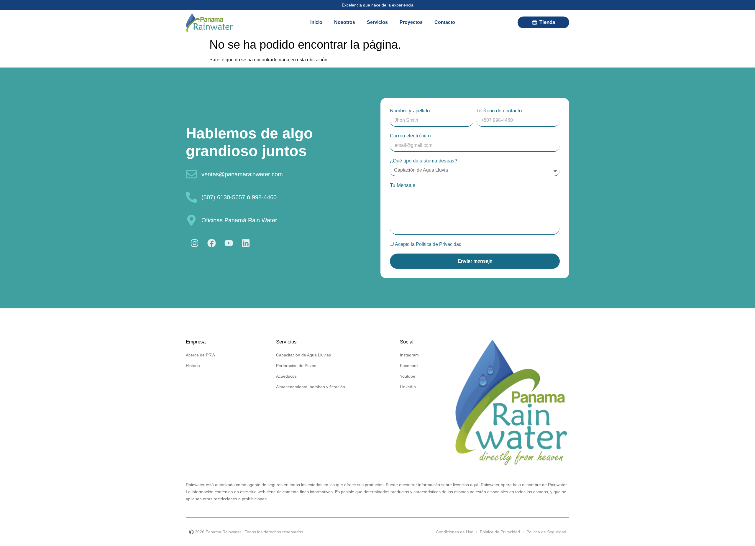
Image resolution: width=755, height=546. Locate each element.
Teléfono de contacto (499, 111)
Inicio (316, 22)
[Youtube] (228, 243)
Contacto (444, 22)
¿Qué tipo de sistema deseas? (423, 161)
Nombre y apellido (410, 111)
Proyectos (411, 22)
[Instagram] (194, 243)
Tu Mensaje (402, 185)
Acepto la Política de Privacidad (428, 244)
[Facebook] (211, 243)
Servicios (377, 22)
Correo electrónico (410, 136)
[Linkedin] (245, 243)
